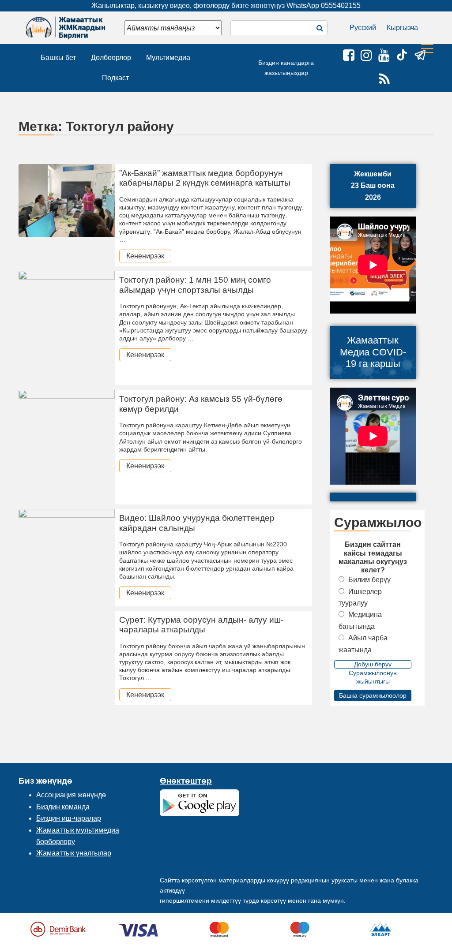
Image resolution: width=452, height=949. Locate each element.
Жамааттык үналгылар (73, 853)
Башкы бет (58, 57)
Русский (363, 27)
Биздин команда (63, 807)
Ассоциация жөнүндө (71, 795)
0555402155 (341, 5)
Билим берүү (369, 579)
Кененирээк (145, 256)
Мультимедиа (168, 57)
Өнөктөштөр (186, 780)
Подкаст (115, 78)
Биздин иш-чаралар (68, 818)
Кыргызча (402, 27)
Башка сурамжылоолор (373, 695)
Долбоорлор (111, 57)
